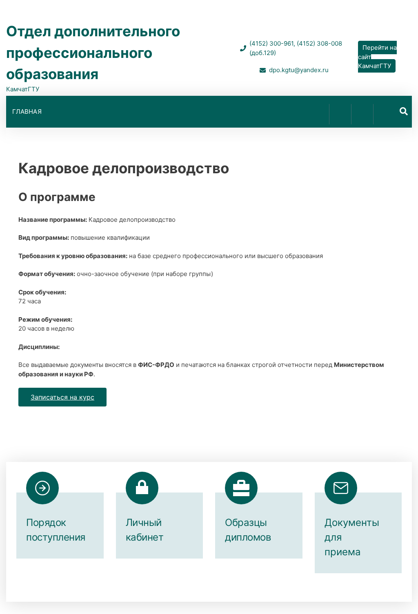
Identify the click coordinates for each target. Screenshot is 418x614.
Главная (27, 111)
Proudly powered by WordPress (154, 592)
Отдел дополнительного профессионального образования (93, 52)
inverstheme (291, 592)
